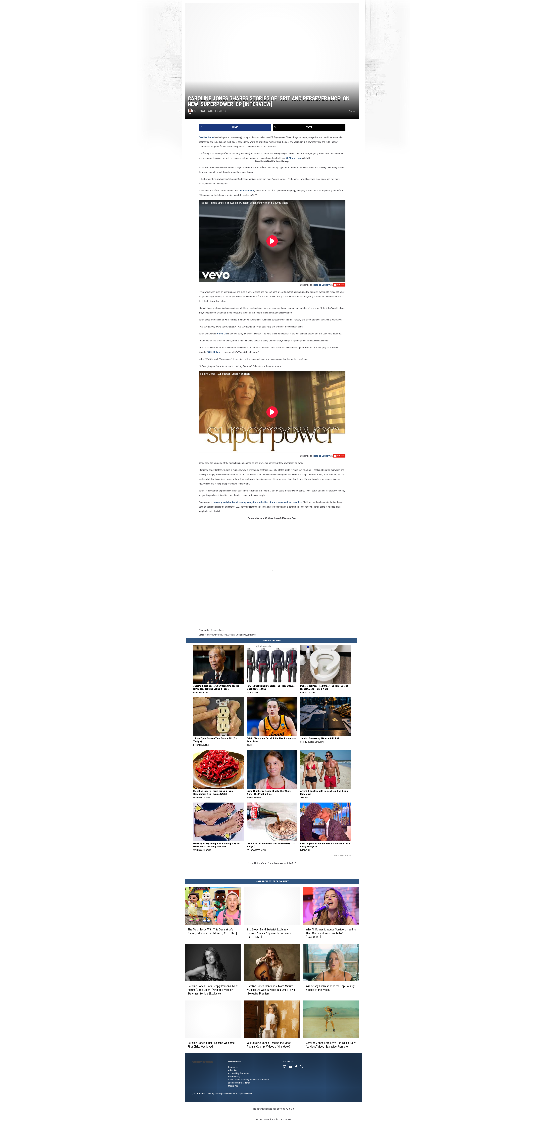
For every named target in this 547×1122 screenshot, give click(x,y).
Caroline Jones (206, 137)
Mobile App (233, 1086)
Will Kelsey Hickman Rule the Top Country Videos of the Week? (330, 988)
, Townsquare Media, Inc (224, 1093)
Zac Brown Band (246, 190)
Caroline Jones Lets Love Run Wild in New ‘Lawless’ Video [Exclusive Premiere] (331, 1044)
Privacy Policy (234, 1076)
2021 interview (293, 158)
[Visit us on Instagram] (286, 1067)
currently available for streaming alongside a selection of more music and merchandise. (257, 502)
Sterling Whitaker (200, 111)
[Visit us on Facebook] (297, 1067)
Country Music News (237, 635)
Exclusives (251, 635)
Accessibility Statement (239, 1073)
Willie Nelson (213, 352)
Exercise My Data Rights (239, 1083)
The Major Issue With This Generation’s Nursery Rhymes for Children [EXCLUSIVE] (212, 931)
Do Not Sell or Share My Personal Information (248, 1080)
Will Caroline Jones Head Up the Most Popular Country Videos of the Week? (269, 1044)
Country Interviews (218, 635)
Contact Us (233, 1067)
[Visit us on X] (303, 1067)
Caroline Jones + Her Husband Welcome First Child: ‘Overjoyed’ (211, 1044)
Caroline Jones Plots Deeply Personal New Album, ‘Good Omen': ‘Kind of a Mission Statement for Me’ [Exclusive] (212, 989)
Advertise (232, 1070)
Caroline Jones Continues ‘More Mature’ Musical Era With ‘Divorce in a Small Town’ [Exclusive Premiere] (271, 989)
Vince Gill (222, 333)
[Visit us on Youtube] (291, 1067)
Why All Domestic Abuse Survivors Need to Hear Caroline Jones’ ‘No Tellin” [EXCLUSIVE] (331, 933)
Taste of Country (321, 284)
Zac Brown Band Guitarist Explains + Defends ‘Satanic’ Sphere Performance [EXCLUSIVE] (269, 933)
